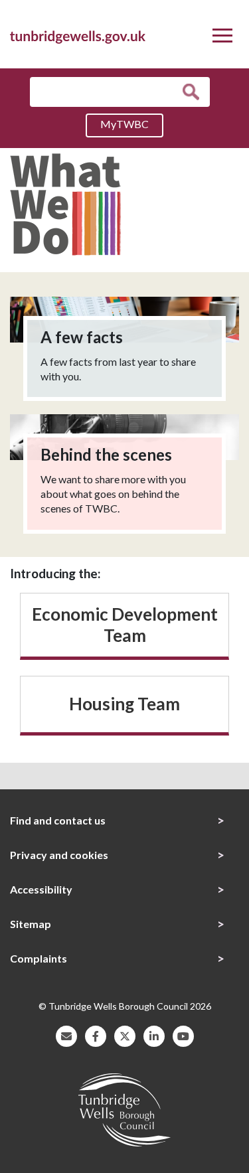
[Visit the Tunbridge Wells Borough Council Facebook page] (95, 1034)
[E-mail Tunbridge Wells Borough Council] (66, 1034)
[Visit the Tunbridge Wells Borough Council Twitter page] (125, 1034)
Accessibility (41, 889)
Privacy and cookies (59, 854)
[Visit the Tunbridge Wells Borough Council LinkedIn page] (154, 1034)
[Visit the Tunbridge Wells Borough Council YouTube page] (183, 1034)
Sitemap (30, 923)
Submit (194, 92)
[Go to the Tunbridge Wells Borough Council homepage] (77, 35)
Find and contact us (58, 820)
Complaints (38, 958)
